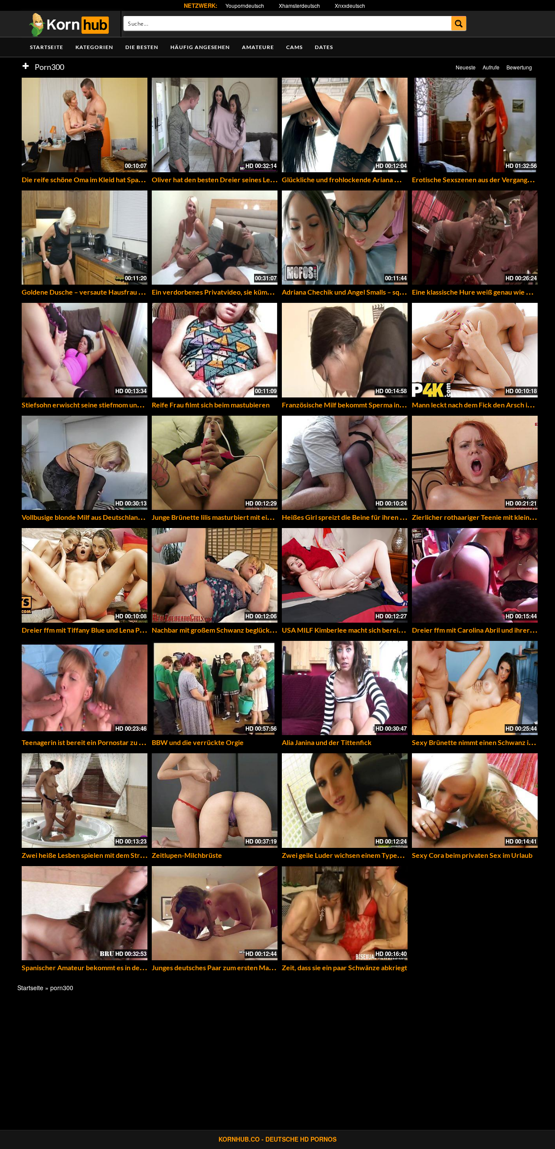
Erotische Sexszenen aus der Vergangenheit (479, 179)
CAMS (294, 47)
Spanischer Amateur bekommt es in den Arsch (92, 967)
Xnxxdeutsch (350, 5)
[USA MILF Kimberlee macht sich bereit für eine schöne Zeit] (345, 575)
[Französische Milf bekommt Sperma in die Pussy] (345, 350)
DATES (324, 47)
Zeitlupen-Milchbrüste (187, 855)
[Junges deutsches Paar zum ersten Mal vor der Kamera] (215, 913)
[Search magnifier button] (459, 23)
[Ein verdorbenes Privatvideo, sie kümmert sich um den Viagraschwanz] (215, 237)
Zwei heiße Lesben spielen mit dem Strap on (89, 855)
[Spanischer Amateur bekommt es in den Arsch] (84, 913)
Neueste (466, 67)
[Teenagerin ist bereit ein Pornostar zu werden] (84, 688)
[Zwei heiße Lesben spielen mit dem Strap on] (84, 800)
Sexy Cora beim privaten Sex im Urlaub (472, 855)
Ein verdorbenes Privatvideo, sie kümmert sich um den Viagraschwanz (260, 292)
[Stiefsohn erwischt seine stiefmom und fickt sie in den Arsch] (84, 350)
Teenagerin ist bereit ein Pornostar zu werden (92, 742)
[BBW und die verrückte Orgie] (215, 688)
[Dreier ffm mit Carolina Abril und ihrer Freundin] (475, 575)
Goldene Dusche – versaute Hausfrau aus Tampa (96, 292)
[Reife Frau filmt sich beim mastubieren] (215, 350)
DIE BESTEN (141, 47)
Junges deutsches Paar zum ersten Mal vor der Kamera (236, 967)
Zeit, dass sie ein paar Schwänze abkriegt (344, 967)
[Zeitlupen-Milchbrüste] (215, 800)
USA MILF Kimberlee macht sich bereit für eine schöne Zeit (373, 630)
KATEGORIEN (94, 47)
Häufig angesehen (200, 47)
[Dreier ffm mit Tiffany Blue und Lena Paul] (84, 575)
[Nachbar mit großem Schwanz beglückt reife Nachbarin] (215, 575)
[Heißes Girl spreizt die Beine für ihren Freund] (345, 463)
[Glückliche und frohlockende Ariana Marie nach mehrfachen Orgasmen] (345, 125)
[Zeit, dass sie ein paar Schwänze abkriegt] (345, 913)
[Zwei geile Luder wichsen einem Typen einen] (345, 800)
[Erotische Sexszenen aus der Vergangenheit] (475, 125)
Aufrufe (491, 67)
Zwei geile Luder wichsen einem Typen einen (351, 855)
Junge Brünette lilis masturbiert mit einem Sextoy (228, 517)
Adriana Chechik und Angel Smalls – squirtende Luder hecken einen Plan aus (398, 292)
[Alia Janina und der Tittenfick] (345, 688)
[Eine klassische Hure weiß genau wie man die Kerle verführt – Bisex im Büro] (475, 237)
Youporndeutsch (244, 5)
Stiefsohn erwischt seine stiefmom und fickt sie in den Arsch (114, 405)
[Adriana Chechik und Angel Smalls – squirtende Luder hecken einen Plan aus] (345, 237)
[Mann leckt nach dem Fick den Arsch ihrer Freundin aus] (475, 350)
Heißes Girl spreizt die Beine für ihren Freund (352, 517)
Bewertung (519, 67)
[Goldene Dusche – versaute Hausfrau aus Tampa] (84, 237)
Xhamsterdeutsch (299, 5)
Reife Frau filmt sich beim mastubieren (211, 405)
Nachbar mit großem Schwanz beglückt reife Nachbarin (237, 630)
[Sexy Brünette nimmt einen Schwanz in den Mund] (475, 688)
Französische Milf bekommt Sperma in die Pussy (356, 405)
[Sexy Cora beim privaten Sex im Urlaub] (475, 800)
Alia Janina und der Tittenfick (327, 742)
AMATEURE (258, 47)
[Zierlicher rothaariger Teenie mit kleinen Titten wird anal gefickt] (475, 463)
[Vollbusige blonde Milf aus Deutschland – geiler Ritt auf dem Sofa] (84, 463)
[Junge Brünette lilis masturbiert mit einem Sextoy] (215, 463)
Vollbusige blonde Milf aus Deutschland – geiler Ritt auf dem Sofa (121, 517)
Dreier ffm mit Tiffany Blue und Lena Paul (85, 630)
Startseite (46, 47)
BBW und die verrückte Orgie (198, 742)
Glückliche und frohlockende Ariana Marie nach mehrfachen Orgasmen (391, 179)
